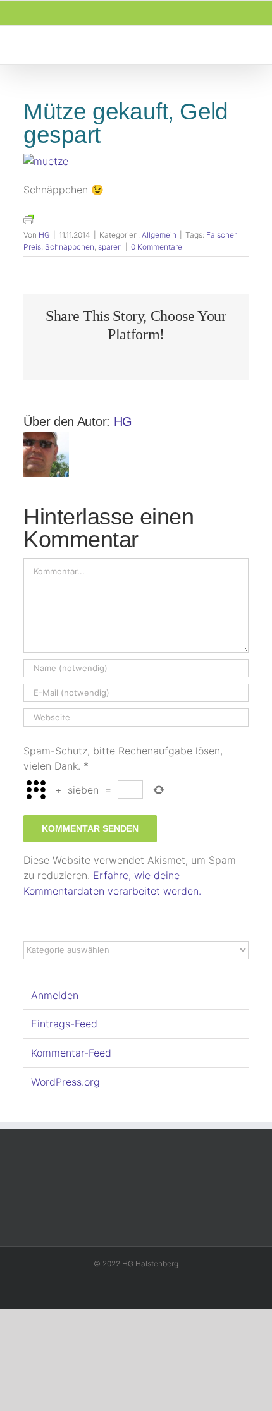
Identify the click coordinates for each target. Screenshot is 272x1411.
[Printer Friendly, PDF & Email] (28, 218)
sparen (110, 246)
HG (44, 234)
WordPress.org (65, 1081)
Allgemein (159, 234)
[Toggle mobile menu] (248, 45)
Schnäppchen (69, 246)
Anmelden (54, 995)
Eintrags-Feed (64, 1023)
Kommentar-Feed (71, 1052)
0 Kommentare (156, 246)
